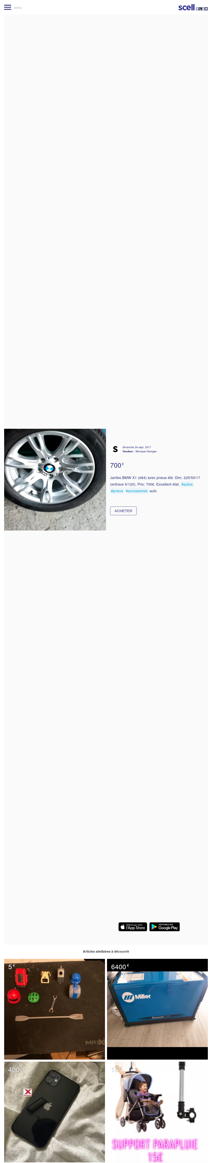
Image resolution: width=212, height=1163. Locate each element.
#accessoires (137, 490)
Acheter (123, 511)
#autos (187, 484)
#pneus (117, 490)
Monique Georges (146, 451)
